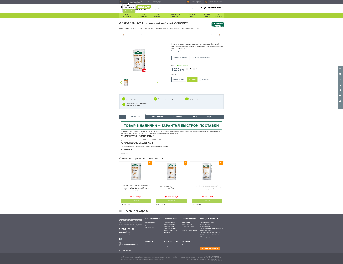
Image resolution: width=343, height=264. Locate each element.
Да (132, 11)
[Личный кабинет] (340, 90)
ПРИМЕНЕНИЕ (135, 116)
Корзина (166, 249)
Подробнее (136, 201)
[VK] (120, 239)
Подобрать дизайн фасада (189, 230)
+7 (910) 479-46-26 (211, 7)
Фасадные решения (169, 222)
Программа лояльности (207, 222)
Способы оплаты (168, 247)
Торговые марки (150, 249)
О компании (148, 245)
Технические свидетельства (149, 226)
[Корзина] (340, 68)
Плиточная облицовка (170, 228)
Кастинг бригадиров (206, 230)
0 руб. (200, 2)
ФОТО (195, 117)
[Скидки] (340, 79)
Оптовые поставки (187, 245)
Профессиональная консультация (210, 232)
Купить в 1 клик (178, 79)
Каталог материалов (142, 15)
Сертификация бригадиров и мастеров (211, 228)
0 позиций (194, 2)
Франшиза (185, 247)
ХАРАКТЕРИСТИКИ (157, 117)
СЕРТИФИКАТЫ (178, 117)
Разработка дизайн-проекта (188, 227)
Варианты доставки (169, 245)
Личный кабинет (146, 2)
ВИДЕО (209, 117)
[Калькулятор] (340, 84)
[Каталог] (340, 74)
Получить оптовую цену (201, 57)
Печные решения (169, 226)
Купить (193, 79)
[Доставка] (340, 95)
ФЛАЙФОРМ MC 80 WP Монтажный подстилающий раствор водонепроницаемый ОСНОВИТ (207, 187)
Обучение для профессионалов (209, 237)
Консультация (186, 222)
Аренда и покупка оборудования (209, 235)
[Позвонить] (340, 106)
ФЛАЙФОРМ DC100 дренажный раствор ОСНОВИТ (171, 188)
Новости (147, 247)
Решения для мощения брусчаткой (170, 231)
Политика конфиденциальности (213, 256)
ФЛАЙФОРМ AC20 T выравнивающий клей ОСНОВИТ (203, 35)
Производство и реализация (150, 223)
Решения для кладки (169, 224)
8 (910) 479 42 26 (127, 228)
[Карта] (340, 101)
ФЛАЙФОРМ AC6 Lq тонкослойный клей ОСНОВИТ (139, 35)
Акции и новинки (187, 224)
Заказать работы (181, 57)
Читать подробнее (177, 51)
